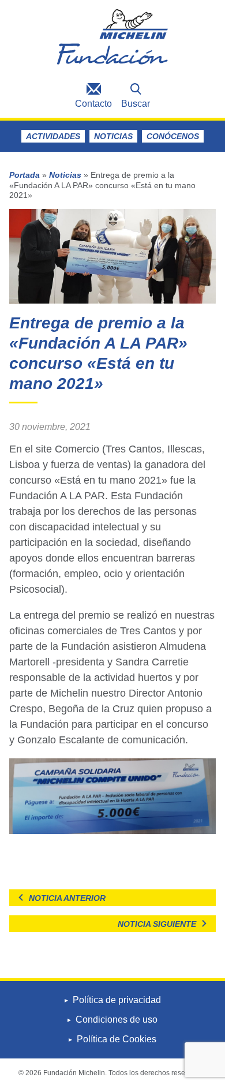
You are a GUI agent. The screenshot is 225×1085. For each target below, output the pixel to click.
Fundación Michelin (112, 39)
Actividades (53, 136)
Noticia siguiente (157, 924)
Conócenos (173, 136)
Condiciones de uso (117, 1019)
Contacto (93, 103)
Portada (24, 174)
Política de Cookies (116, 1039)
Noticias (113, 136)
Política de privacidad (117, 1000)
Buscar (135, 103)
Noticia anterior (67, 898)
